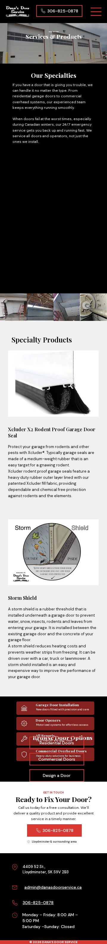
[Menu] (96, 11)
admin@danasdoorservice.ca (53, 887)
